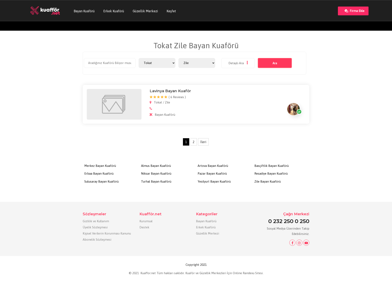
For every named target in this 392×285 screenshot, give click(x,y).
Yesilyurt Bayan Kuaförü (214, 181)
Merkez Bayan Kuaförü (100, 165)
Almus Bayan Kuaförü (156, 165)
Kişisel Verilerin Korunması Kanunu (107, 233)
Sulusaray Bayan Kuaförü (101, 181)
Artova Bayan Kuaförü (213, 165)
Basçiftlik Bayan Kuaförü (271, 165)
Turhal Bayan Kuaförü (156, 181)
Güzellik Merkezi (145, 11)
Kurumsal (146, 221)
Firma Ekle (357, 10)
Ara (275, 63)
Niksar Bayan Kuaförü (156, 173)
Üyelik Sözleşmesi (95, 227)
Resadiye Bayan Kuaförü (271, 173)
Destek (144, 227)
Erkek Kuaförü (113, 11)
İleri (203, 142)
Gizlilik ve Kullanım (96, 221)
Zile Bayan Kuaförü (267, 181)
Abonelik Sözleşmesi (97, 239)
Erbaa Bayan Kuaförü (99, 173)
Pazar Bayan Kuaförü (212, 173)
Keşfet (171, 11)
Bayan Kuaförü (84, 11)
